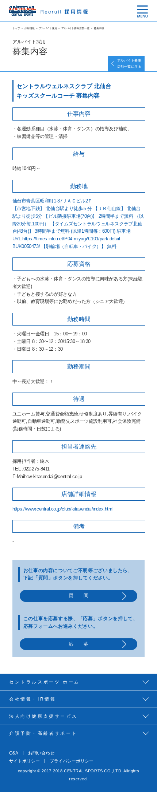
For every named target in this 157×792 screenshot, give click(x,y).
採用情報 (29, 28)
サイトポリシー (24, 761)
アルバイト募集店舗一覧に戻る (129, 63)
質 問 (79, 595)
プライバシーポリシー (71, 761)
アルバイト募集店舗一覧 (75, 28)
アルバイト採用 (48, 28)
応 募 (79, 644)
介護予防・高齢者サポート (43, 733)
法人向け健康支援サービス (43, 716)
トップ (16, 28)
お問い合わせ (41, 753)
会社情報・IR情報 (32, 699)
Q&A (13, 753)
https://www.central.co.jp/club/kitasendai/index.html (63, 509)
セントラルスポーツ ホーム (44, 682)
